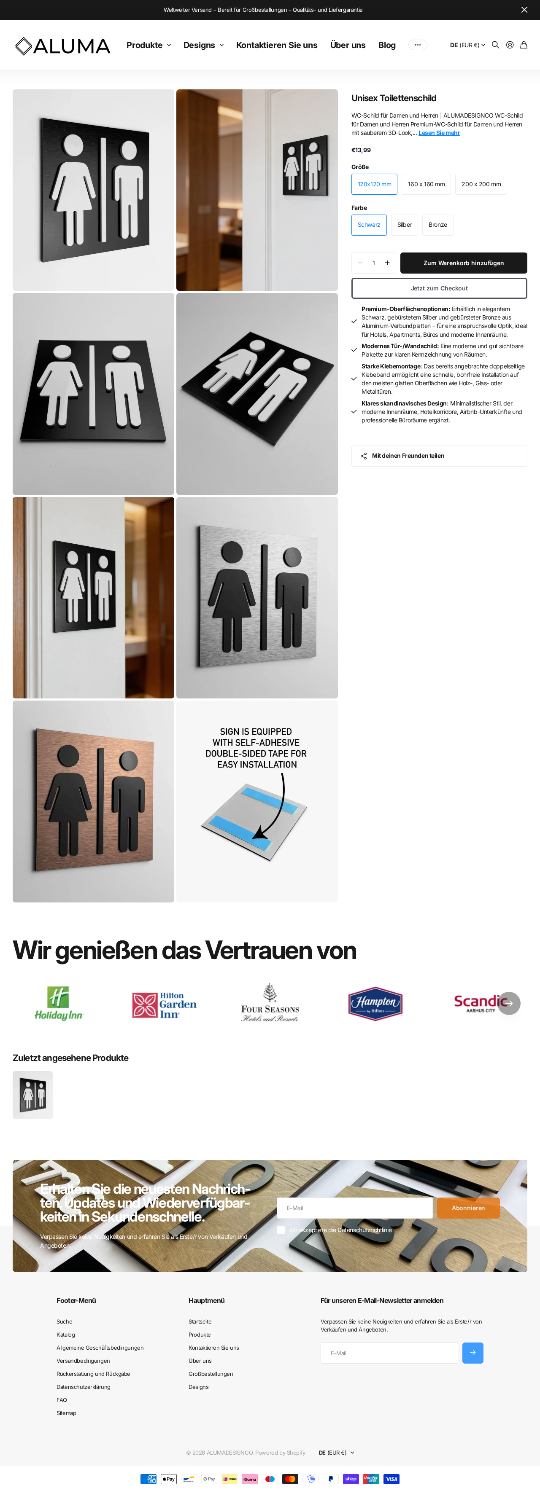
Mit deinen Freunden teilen (408, 455)
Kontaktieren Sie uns (277, 45)
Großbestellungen (211, 1373)
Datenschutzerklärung (84, 1386)
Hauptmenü (206, 1300)
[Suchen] (496, 45)
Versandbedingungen (83, 1360)
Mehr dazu (417, 45)
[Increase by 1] (387, 263)
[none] (509, 1003)
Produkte (144, 45)
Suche (64, 1321)
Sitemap (66, 1413)
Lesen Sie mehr (439, 132)
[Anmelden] (510, 45)
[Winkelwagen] (523, 45)
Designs (200, 45)
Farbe (359, 207)
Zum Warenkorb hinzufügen (464, 262)
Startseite (200, 1321)
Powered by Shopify (280, 1452)
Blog (387, 45)
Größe (360, 166)
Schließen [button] (524, 10)
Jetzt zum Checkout (439, 288)
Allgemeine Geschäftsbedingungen (100, 1347)
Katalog (66, 1334)
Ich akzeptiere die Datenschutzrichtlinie (340, 1229)
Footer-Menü (76, 1300)
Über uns (348, 45)
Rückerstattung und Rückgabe (93, 1373)
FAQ (62, 1399)
